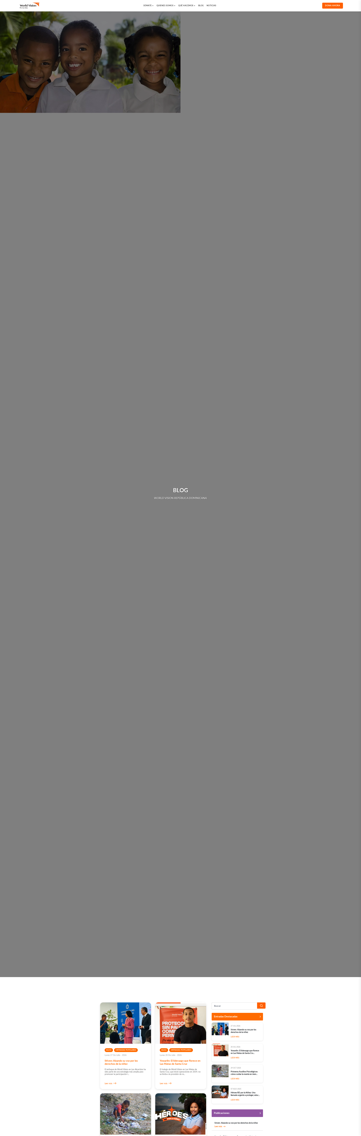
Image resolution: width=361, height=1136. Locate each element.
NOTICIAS (211, 6)
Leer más (108, 1084)
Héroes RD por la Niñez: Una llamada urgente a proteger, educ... (245, 1094)
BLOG (201, 6)
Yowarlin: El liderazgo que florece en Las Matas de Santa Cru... (245, 1052)
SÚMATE (148, 6)
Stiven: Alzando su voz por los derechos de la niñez (243, 1031)
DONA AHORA (332, 6)
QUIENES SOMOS (166, 6)
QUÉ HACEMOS (186, 6)
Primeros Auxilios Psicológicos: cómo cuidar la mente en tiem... (244, 1073)
